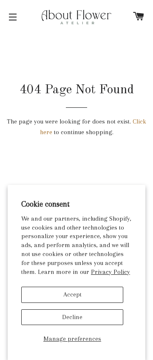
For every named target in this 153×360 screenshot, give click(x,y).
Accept (72, 294)
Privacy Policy (110, 272)
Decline (72, 317)
